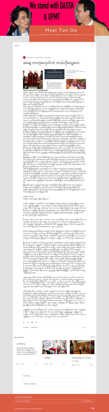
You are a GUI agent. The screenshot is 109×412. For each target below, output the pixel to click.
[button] (92, 45)
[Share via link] (36, 322)
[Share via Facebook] (24, 322)
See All (93, 337)
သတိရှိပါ (47, 358)
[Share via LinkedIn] (32, 322)
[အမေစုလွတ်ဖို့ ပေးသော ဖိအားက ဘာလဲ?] (82, 347)
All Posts (16, 45)
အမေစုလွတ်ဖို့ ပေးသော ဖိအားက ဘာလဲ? (81, 359)
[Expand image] (33, 79)
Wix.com (40, 408)
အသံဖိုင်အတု (21, 344)
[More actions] (85, 57)
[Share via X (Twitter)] (28, 322)
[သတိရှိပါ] (54, 347)
